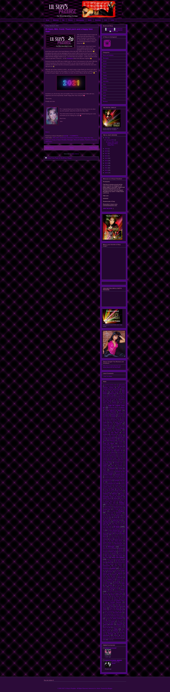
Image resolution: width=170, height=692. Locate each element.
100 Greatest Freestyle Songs (110, 384)
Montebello (105, 551)
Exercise (121, 461)
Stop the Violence (116, 596)
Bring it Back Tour (113, 420)
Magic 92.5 (105, 540)
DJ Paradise (120, 455)
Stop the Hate (106, 596)
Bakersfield (113, 412)
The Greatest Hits (117, 614)
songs (111, 593)
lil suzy (53, 139)
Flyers (104, 72)
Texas (104, 608)
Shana (121, 588)
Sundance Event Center (108, 600)
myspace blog (121, 553)
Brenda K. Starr (116, 419)
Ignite (122, 509)
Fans (81, 137)
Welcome (56, 20)
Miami (114, 548)
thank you (94, 139)
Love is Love (120, 536)
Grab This (106, 376)
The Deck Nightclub (107, 614)
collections (120, 434)
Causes (105, 90)
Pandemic (88, 139)
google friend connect (118, 492)
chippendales (109, 429)
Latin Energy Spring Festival (116, 524)
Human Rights (108, 506)
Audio (90, 20)
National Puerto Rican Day (119, 554)
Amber (121, 402)
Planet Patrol (122, 568)
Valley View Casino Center (110, 626)
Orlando (115, 562)
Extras (104, 87)
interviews (105, 81)
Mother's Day (112, 551)
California (118, 424)
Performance (105, 567)
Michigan (120, 548)
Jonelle (115, 517)
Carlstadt (117, 425)
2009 (106, 172)
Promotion (110, 571)
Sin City (118, 591)
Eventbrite (115, 461)
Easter (111, 459)
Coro (123, 440)
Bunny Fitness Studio (108, 423)
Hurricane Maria (108, 507)
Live (119, 534)
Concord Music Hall (112, 439)
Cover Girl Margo (108, 443)
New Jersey (108, 556)
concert (113, 437)
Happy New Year (88, 137)
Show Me (117, 589)
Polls (104, 98)
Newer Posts (49, 148)
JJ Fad (112, 515)
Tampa (112, 606)
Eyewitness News (119, 462)
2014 (106, 160)
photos (105, 64)
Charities (109, 428)
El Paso (116, 459)
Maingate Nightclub (107, 542)
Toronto (113, 621)
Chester (116, 428)
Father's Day (106, 467)
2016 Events (113, 393)
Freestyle (111, 471)
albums (115, 401)
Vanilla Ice (120, 626)
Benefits (109, 413)
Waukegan (110, 633)
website (116, 635)
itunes (104, 514)
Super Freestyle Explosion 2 (109, 603)
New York (105, 557)
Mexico (121, 546)
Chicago (122, 428)
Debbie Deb (119, 450)
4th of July (111, 395)
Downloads (120, 456)
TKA (104, 620)
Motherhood (120, 551)
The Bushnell (107, 612)
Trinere (118, 621)
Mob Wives (105, 550)
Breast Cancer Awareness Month (111, 418)
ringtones (118, 580)
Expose (104, 462)
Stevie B (120, 594)
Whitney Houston (106, 638)
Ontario (109, 562)
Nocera (117, 559)
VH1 (122, 627)
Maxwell (104, 545)
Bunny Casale (119, 422)
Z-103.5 (110, 639)
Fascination (119, 465)
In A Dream (112, 511)
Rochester (109, 582)
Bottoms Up (120, 416)
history (104, 499)
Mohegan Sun (113, 550)
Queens (114, 574)
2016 (106, 156)
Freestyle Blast (119, 473)
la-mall (115, 522)
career (111, 425)
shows (104, 61)
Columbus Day (106, 437)
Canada (105, 425)
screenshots (105, 588)
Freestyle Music (116, 487)
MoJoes (121, 550)
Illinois (104, 511)
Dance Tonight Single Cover (116, 449)
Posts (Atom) (75, 154)
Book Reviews (106, 416)
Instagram (48, 139)
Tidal (107, 618)
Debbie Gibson (106, 452)
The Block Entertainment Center (110, 611)
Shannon (105, 590)
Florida (120, 468)
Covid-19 (76, 137)
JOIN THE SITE (107, 208)
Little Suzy (114, 534)
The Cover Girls (117, 612)
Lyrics (104, 92)
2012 (106, 165)
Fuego (112, 489)
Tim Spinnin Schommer (116, 618)
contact (118, 440)
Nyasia (111, 561)
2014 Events (114, 392)
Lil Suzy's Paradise (61, 139)
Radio (109, 576)
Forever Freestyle (114, 470)
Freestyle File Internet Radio (117, 479)
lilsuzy (104, 533)
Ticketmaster (116, 617)
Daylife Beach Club (108, 450)
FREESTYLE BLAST (111, 648)
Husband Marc (107, 509)
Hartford (116, 498)
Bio (63, 20)
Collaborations (113, 434)
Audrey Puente (116, 409)
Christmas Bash (106, 431)
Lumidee (105, 539)
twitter (111, 624)
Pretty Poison (111, 570)
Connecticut (112, 440)
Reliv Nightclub (112, 577)
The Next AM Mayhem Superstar (114, 615)
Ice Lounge (115, 509)
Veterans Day (116, 627)
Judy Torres (106, 519)
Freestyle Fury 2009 (113, 483)
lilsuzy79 (110, 533)
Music (108, 553)
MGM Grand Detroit (107, 548)
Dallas (121, 446)
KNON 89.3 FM (117, 520)
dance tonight (107, 448)
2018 (106, 151)
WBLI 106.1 (119, 633)
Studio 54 (116, 597)
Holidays (122, 503)
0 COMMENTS (74, 135)
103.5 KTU (122, 384)
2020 (54, 137)
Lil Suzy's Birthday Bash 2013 (115, 530)
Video (104, 66)
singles (123, 591)
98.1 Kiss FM (122, 396)
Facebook (105, 464)
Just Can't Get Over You (116, 518)
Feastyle (114, 467)
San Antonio (108, 585)
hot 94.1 (108, 504)
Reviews (105, 101)
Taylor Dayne (119, 606)
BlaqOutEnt (120, 415)
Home (47, 20)
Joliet (109, 517)
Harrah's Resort (107, 498)
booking (113, 416)
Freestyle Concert (120, 474)
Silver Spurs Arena (111, 591)
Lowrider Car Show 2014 (117, 537)
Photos (70, 20)
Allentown (121, 401)
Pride (117, 570)
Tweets (105, 624)
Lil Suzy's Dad (106, 531)
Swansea (110, 605)
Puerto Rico (117, 571)
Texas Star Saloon (114, 608)
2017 (106, 153)
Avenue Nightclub (110, 410)
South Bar (105, 594)
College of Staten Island (109, 435)
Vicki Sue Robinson (107, 629)
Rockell (116, 582)
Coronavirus (70, 137)
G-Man (118, 489)
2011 (106, 168)
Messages (70, 139)
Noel (122, 559)
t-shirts (117, 605)
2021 (57, 137)
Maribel (110, 543)
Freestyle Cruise (108, 476)
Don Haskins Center (107, 456)
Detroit (118, 452)
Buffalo (110, 422)
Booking (97, 20)
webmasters (48, 141)
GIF (104, 492)
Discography (80, 20)
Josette (121, 517)
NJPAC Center (110, 559)
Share (47, 132)
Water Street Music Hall (112, 632)
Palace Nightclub (110, 564)
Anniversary (63, 137)
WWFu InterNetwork (116, 638)
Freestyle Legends (118, 485)
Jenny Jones (106, 515)
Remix (104, 579)
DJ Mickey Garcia (112, 455)
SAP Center (120, 586)
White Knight (120, 636)
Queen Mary (106, 574)
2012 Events (117, 390)
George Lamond (119, 490)
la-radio (121, 522)
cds (116, 426)
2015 (106, 158)
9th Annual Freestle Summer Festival (112, 398)
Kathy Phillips (107, 520)
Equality (109, 461)
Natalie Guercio (107, 554)
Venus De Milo (107, 627)
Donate (115, 456)
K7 (124, 518)
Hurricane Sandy (118, 507)
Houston (122, 504)
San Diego (117, 585)
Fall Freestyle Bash (117, 464)
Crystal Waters (107, 445)
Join (105, 20)
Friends (106, 489)
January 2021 (110, 140)
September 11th (114, 588)
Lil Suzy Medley (114, 528)
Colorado (120, 436)
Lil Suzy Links (106, 528)
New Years (119, 556)
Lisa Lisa (117, 533)
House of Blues (115, 504)
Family (105, 78)
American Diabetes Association (109, 404)
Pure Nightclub (118, 573)
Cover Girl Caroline (118, 442)
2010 (106, 170)
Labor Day (106, 523)
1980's (123, 389)
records (104, 577)
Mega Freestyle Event (113, 545)
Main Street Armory (116, 540)
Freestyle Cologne (108, 474)
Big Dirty (115, 413)
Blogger (110, 688)
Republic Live (111, 579)
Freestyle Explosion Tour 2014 (111, 477)
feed (119, 467)
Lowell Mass (106, 537)
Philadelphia (106, 568)
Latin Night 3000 (107, 527)
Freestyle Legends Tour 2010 (110, 486)
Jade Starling (111, 514)
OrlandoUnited (121, 562)
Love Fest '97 (112, 536)
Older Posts (93, 148)
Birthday (113, 415)
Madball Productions (118, 539)
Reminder (120, 577)
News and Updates (79, 139)
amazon (114, 402)
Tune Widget (119, 623)
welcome (112, 636)
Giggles (108, 492)
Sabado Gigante (116, 583)
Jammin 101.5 (119, 514)
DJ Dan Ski (120, 453)
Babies (119, 410)
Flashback (112, 468)
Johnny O (118, 515)
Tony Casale (120, 620)
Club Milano (114, 432)
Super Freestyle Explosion (113, 602)
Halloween (114, 493)
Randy (114, 576)
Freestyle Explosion (119, 476)
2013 (106, 163)
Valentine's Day (121, 624)
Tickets (105, 75)
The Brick (122, 611)
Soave (106, 593)
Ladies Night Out (116, 523)
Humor (114, 506)
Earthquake (105, 459)
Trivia (123, 621)
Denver (113, 452)
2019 (106, 148)
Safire (123, 583)
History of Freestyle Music (114, 499)
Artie (118, 407)
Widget (110, 376)
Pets (121, 567)
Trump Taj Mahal (109, 623)
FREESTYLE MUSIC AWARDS (113, 660)
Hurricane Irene (121, 506)
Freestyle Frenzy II (113, 482)
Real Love (120, 576)
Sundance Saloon (120, 600)
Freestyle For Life (107, 480)
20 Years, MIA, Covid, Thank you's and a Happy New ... (112, 143)
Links (112, 20)
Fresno (123, 487)
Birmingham (106, 415)
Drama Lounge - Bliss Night (116, 458)
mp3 (104, 553)
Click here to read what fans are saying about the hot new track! (112, 366)
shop (104, 84)
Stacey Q (113, 594)
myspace (113, 553)
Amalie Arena (106, 402)
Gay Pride (111, 490)
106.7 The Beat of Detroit (110, 386)
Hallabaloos (106, 493)
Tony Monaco (106, 621)
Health (121, 498)
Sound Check (119, 593)
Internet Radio (110, 512)
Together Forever (111, 620)
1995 (110, 390)
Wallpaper (115, 630)
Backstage (105, 412)
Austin (123, 409)
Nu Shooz (105, 561)
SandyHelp (112, 586)
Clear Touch (117, 431)
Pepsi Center (118, 565)
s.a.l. (104, 69)
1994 (106, 390)
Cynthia (115, 446)
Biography (121, 413)
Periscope (114, 567)
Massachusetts (118, 543)
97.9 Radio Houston (113, 396)
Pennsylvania (106, 565)
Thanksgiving (119, 609)
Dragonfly (105, 458)
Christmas (118, 430)
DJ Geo (104, 455)
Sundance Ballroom (118, 599)
